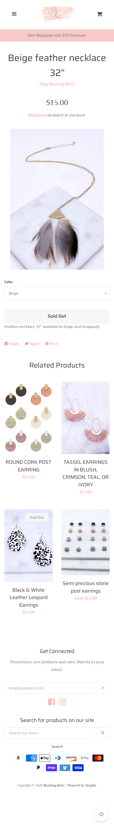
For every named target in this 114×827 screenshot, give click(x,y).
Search (57, 746)
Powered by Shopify (82, 785)
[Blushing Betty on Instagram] (62, 703)
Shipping (36, 115)
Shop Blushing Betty (57, 84)
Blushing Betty (54, 785)
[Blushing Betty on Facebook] (51, 703)
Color (8, 282)
